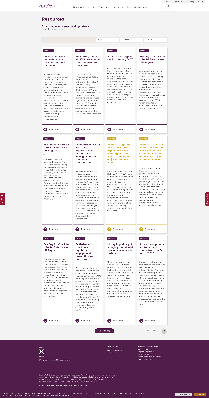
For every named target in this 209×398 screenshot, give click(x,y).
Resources (178, 2)
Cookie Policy (144, 349)
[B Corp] (41, 352)
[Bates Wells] (48, 6)
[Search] (167, 6)
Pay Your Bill (111, 353)
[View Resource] (57, 90)
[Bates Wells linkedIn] (2, 199)
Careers (167, 2)
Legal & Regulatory (146, 352)
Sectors (117, 7)
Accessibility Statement (148, 347)
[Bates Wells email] (2, 202)
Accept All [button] (199, 394)
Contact (200, 2)
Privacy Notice (144, 354)
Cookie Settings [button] (183, 394)
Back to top (104, 331)
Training (190, 2)
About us (77, 7)
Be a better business (137, 7)
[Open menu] (172, 1)
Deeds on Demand (114, 350)
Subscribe (207, 199)
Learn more (65, 360)
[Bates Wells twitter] (2, 195)
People (91, 7)
